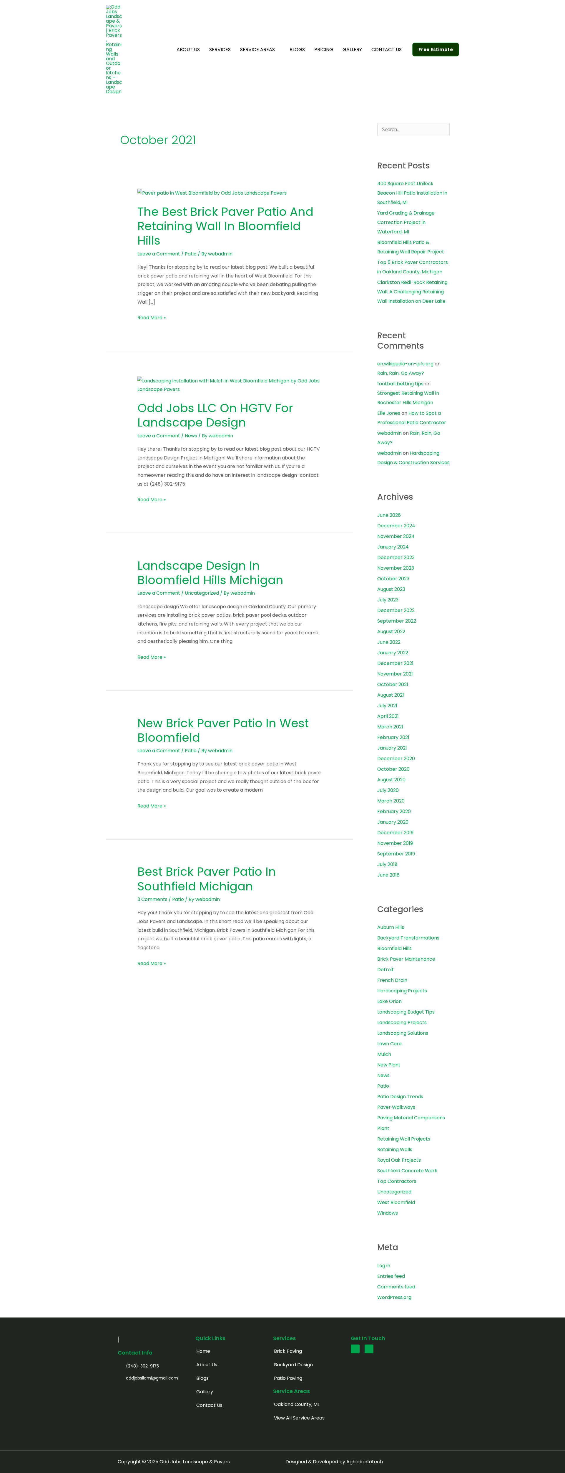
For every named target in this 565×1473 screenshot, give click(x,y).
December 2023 (396, 557)
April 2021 (388, 716)
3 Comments (152, 899)
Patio (191, 253)
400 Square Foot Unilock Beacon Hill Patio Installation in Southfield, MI (412, 193)
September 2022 (396, 621)
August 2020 (391, 779)
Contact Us (209, 1405)
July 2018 (387, 864)
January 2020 (392, 822)
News (191, 435)
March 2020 (391, 800)
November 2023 (395, 568)
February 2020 (394, 811)
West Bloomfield (396, 1202)
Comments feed (396, 1286)
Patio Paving (288, 1378)
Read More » (151, 317)
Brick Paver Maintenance (406, 959)
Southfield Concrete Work (407, 1170)
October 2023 (393, 578)
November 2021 (395, 674)
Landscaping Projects (402, 1022)
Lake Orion (389, 1001)
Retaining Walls (394, 1149)
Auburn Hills (390, 927)
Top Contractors (396, 1181)
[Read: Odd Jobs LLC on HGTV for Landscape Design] (229, 385)
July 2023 (387, 599)
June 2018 (388, 875)
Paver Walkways (396, 1107)
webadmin (389, 433)
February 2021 (393, 737)
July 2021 (387, 705)
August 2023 (391, 589)
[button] (277, 49)
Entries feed (391, 1276)
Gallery (204, 1391)
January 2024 (393, 547)
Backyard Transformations (408, 937)
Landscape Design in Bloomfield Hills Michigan (210, 572)
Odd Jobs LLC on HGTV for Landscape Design (215, 415)
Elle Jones (388, 413)
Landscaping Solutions (402, 1033)
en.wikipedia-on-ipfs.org (405, 363)
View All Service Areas (299, 1418)
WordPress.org (394, 1297)
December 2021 (395, 663)
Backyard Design (293, 1364)
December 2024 (396, 525)
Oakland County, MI (296, 1404)
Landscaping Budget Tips (406, 1012)
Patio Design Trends (400, 1096)
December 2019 (395, 832)
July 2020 (388, 790)
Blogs (202, 1378)
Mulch (384, 1054)
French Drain (392, 980)
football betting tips (400, 383)
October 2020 (393, 769)
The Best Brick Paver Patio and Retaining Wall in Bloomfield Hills (225, 226)
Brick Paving (288, 1351)
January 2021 (392, 748)
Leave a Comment (158, 253)
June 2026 (389, 515)
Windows (387, 1213)
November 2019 (395, 843)
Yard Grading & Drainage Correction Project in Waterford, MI (406, 222)
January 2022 (392, 652)
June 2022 (389, 642)
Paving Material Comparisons (411, 1117)
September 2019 (396, 853)
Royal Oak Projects (399, 1160)
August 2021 (390, 695)
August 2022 (391, 631)
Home (203, 1351)
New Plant (389, 1064)
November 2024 (396, 536)
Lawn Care (389, 1043)
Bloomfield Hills (394, 948)
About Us (206, 1364)
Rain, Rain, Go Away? (400, 373)
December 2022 (396, 610)
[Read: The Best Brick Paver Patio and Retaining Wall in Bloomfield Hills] (212, 192)
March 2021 (390, 726)
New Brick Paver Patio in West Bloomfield (223, 730)
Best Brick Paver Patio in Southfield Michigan (206, 878)
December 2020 (396, 758)
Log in (383, 1265)
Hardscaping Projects (402, 990)
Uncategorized (202, 593)
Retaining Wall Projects (403, 1139)
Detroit (385, 969)
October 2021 (392, 684)
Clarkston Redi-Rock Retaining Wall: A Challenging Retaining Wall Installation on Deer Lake (412, 292)
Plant (383, 1128)
